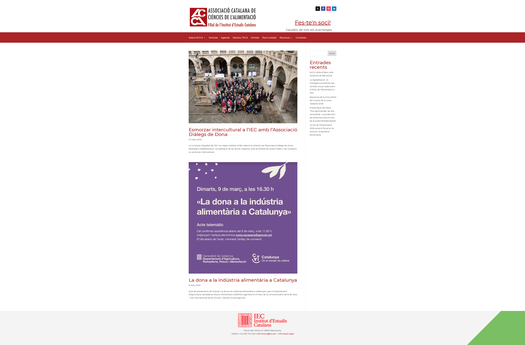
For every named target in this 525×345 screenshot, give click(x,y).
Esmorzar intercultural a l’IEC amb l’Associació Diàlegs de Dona (243, 132)
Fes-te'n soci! (313, 22)
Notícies (213, 38)
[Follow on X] (318, 8)
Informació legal (286, 334)
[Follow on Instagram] (328, 8)
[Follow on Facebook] (323, 8)
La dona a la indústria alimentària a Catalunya (243, 280)
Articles (255, 38)
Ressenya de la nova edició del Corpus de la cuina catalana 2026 (323, 100)
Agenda (225, 38)
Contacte (301, 38)
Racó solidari (269, 38)
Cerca (332, 53)
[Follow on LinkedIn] (334, 8)
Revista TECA (240, 38)
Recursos (285, 38)
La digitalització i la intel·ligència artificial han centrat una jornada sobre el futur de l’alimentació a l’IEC (322, 86)
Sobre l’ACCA (196, 38)
